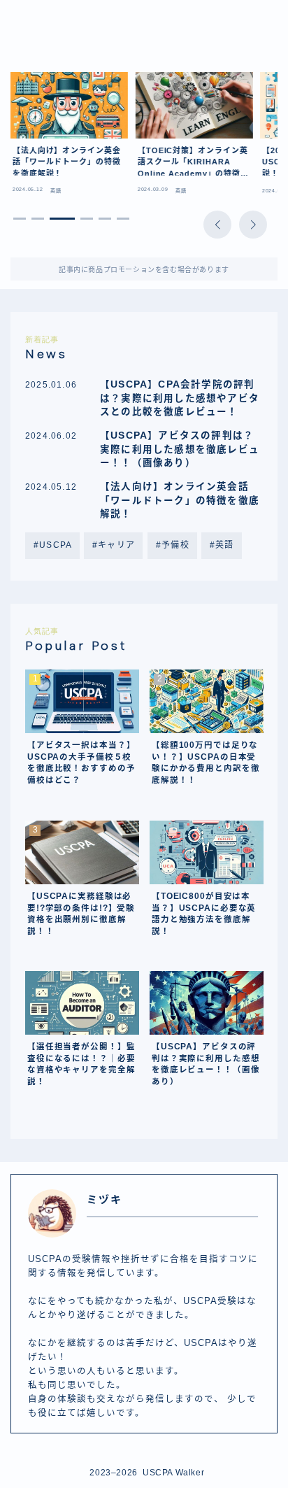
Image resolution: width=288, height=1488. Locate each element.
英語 (224, 545)
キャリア (117, 545)
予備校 (175, 545)
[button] (217, 225)
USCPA (55, 545)
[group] (69, 136)
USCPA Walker (68, 36)
